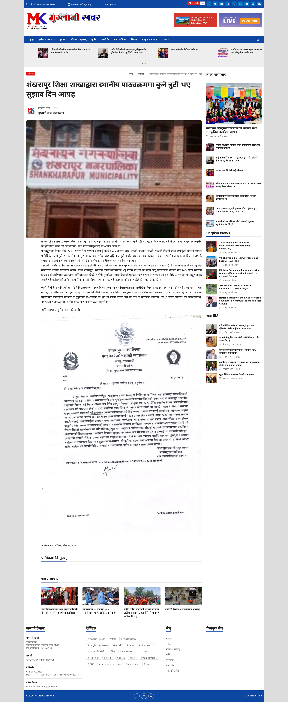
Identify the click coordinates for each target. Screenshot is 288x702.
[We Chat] (259, 3)
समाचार (141, 73)
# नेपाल (91, 664)
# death (121, 657)
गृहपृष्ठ (31, 39)
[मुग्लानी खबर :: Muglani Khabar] (64, 21)
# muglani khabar (96, 638)
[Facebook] (209, 3)
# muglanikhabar (129, 638)
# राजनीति (117, 645)
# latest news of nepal (110, 664)
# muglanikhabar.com (98, 645)
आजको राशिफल (173, 670)
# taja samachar (149, 657)
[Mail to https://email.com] (246, 3)
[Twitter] (215, 3)
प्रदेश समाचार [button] (46, 39)
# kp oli (132, 657)
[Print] (253, 3)
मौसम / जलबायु (79, 39)
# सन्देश (113, 638)
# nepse (148, 664)
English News (149, 39)
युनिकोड (170, 660)
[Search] (258, 39)
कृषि (93, 39)
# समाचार (108, 657)
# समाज (130, 645)
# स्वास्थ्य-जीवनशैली (96, 651)
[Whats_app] (240, 3)
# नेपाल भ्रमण (93, 657)
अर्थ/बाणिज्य (120, 39)
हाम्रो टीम (170, 665)
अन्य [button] (164, 39)
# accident (143, 651)
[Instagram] (221, 3)
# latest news (132, 664)
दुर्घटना (63, 39)
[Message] (227, 3)
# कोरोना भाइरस (145, 645)
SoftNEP (257, 695)
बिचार (134, 39)
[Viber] (234, 3)
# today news (127, 651)
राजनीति (104, 39)
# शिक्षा (112, 651)
